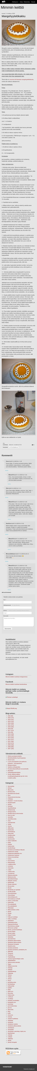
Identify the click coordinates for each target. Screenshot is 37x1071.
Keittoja (10, 844)
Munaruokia (11, 886)
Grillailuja (10, 799)
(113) (11, 730)
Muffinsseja (11, 882)
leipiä (9, 989)
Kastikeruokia (11, 835)
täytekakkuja (11, 1033)
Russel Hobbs (11, 931)
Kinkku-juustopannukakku (15, 756)
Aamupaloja (11, 786)
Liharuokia (10, 868)
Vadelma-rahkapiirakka (14, 767)
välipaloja (10, 1038)
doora (9, 980)
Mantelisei (10, 770)
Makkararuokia (12, 877)
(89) (10, 716)
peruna (10, 1007)
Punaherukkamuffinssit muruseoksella (18, 769)
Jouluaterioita (11, 822)
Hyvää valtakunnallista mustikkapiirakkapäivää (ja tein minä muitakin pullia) (17, 776)
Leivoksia (10, 866)
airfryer (10, 978)
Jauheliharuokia (12, 819)
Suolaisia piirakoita (13, 947)
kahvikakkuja (11, 984)
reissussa (10, 1015)
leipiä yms (10, 991)
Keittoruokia (11, 846)
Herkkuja (10, 806)
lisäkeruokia (11, 995)
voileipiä (10, 1036)
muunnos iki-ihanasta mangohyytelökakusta (21, 79)
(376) (11, 725)
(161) (11, 719)
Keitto (9, 842)
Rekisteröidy (27, 2)
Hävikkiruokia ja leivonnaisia (15, 813)
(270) (11, 743)
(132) (11, 721)
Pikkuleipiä (11, 908)
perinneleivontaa (12, 1006)
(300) (11, 726)
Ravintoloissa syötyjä (13, 926)
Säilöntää (10, 951)
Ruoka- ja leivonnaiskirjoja (15, 929)
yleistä (9, 1040)
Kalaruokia (11, 833)
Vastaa (6, 470)
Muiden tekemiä (12, 884)
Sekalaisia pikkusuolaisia (14, 942)
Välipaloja (10, 973)
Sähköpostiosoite (11, 605)
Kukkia (9, 859)
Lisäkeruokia (11, 871)
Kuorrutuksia (11, 860)
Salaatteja (10, 937)
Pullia (9, 915)
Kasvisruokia (11, 839)
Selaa (21, 2)
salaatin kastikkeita (13, 1018)
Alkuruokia (10, 790)
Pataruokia (11, 902)
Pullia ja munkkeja (13, 917)
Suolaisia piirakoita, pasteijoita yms (17, 949)
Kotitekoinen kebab (13, 851)
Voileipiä (10, 969)
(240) (11, 723)
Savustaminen (11, 938)
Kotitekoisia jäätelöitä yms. (15, 853)
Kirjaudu (33, 2)
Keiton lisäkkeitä (12, 840)
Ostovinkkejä (11, 895)
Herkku (10, 804)
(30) (10, 728)
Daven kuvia (11, 759)
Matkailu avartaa (12, 880)
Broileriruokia (11, 791)
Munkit (9, 888)
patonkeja (10, 1004)
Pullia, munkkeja (12, 918)
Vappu (9, 964)
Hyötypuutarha (12, 811)
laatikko (10, 987)
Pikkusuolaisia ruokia (13, 909)
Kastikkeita (11, 837)
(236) (11, 736)
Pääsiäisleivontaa (12, 922)
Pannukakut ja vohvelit (14, 898)
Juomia (10, 826)
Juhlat (9, 824)
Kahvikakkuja (11, 831)
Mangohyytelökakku (13, 16)
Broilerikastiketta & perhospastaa (17, 758)
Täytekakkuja (11, 957)
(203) (11, 737)
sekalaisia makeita (13, 1024)
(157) (11, 739)
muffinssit (10, 997)
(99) (10, 732)
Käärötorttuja (11, 862)
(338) (11, 745)
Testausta (10, 953)
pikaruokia (10, 1009)
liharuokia (10, 993)
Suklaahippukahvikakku (14, 772)
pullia (9, 1013)
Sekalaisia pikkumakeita (14, 940)
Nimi (4, 599)
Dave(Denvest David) (13, 793)
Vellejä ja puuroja (12, 966)
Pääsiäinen (11, 920)
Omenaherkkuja (12, 893)
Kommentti (5, 616)
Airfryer (10, 788)
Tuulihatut (10, 955)
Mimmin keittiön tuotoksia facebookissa (16, 684)
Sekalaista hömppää (13, 944)
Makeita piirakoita (12, 875)
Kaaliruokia (11, 829)
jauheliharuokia (12, 982)
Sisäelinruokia (11, 946)
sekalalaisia (11, 1027)
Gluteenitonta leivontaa (14, 797)
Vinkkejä (10, 967)
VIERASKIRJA (11, 960)
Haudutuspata (11, 802)
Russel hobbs (11, 933)
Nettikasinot (15, 2)
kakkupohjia (11, 986)
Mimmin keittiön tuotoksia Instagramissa (16, 676)
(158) (11, 734)
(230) (11, 748)
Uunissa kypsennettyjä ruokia (16, 958)
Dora (9, 795)
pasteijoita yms (12, 1002)
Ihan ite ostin (11, 815)
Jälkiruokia (11, 828)
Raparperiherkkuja (13, 924)
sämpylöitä (11, 1029)
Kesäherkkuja (11, 848)
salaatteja (10, 1020)
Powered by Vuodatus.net (29, 1069)
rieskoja (10, 1016)
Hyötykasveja (11, 809)
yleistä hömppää (12, 1042)
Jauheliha (10, 817)
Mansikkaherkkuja (13, 878)
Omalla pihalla (11, 891)
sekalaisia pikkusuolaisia (14, 1026)
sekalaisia (10, 1022)
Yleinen (10, 975)
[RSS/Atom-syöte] (13, 1052)
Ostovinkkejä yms (12, 897)
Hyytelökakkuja (13, 447)
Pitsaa (9, 911)
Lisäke (9, 869)
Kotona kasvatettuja (13, 857)
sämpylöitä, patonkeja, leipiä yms (17, 1031)
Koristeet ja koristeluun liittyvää (16, 849)
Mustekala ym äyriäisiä (14, 889)
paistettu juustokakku (13, 1000)
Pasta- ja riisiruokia (13, 900)
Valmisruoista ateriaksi (14, 962)
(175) (11, 717)
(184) (11, 741)
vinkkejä (10, 1035)
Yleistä (9, 977)
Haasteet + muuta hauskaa (15, 800)
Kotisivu (16, 610)
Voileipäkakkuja (12, 971)
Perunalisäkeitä (12, 904)
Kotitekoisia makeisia (13, 855)
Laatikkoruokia (12, 864)
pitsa (9, 1011)
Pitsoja (9, 913)
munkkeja (10, 998)
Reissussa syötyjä (12, 928)
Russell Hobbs (12, 935)
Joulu (9, 820)
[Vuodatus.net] (7, 1066)
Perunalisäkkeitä (12, 906)
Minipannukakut (12, 765)
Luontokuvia (11, 873)
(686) (11, 746)
